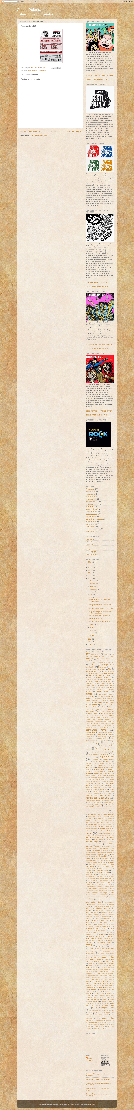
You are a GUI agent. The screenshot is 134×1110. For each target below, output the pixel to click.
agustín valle (100, 683)
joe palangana (99, 818)
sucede (102, 995)
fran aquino (91, 783)
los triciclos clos (104, 874)
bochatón (103, 707)
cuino (94, 736)
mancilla (99, 886)
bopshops (71, 1105)
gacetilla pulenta (91, 509)
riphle (95, 967)
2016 (90, 567)
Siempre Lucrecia (109, 671)
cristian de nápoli (101, 734)
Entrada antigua (74, 131)
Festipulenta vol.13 (95, 618)
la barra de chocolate (91, 828)
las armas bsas (97, 844)
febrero (92, 633)
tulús (106, 1014)
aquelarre (111, 694)
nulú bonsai (90, 928)
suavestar (95, 995)
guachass (96, 793)
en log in (110, 763)
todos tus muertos (108, 1010)
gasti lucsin (108, 787)
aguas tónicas (90, 683)
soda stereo (89, 987)
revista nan (110, 961)
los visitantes (91, 878)
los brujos (105, 858)
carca (88, 715)
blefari (95, 707)
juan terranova (100, 822)
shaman (88, 981)
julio (91, 594)
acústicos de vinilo (91, 679)
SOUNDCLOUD (91, 547)
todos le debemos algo (94, 1010)
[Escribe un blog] (54, 68)
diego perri (92, 740)
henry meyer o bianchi (94, 802)
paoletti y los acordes (97, 936)
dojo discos (97, 742)
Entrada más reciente (30, 131)
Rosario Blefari (91, 671)
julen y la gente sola (94, 824)
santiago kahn (91, 975)
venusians (108, 1020)
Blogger (91, 1105)
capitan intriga (92, 713)
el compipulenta (91, 499)
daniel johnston (94, 738)
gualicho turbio (106, 793)
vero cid (111, 1022)
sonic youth (108, 987)
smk (103, 985)
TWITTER (89, 542)
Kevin (94, 660)
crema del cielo (108, 732)
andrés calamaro (103, 691)
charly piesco (89, 721)
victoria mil (96, 1024)
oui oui (100, 932)
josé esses (88, 820)
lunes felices (100, 882)
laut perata (101, 852)
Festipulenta (42, 70)
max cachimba (97, 898)
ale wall (109, 683)
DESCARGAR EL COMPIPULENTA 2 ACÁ (99, 345)
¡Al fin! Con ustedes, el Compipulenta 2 (99, 1079)
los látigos (92, 864)
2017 (90, 565)
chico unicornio (108, 721)
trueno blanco (98, 1014)
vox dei (103, 1026)
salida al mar (104, 971)
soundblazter (103, 989)
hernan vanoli (107, 802)
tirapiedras (95, 1008)
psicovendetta (106, 951)
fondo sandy (110, 781)
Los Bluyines (93, 665)
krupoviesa (109, 826)
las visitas (105, 850)
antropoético (102, 694)
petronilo (98, 944)
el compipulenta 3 (92, 504)
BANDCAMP (90, 544)
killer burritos (89, 826)
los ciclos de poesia (92, 514)
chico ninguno (98, 721)
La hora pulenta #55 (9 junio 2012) (100, 616)
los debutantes (91, 516)
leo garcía (108, 852)
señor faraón (108, 979)
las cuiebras (109, 846)
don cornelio (107, 742)
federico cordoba (90, 775)
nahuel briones (91, 920)
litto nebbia (103, 856)
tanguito (96, 1001)
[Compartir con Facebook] (58, 68)
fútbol (88, 787)
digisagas (100, 740)
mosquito (108, 910)
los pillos (100, 868)
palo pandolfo (108, 932)
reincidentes (100, 959)
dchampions (104, 738)
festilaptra (100, 777)
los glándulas (102, 862)
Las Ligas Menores (107, 663)
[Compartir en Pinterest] (60, 68)
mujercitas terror (92, 912)
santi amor (97, 973)
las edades (104, 848)
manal (110, 884)
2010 (90, 642)
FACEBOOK (90, 539)
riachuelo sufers (99, 965)
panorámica (102, 934)
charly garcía (107, 719)
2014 (90, 573)
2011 (90, 639)
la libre (99, 833)
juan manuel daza (90, 822)
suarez (88, 995)
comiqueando (104, 727)
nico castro (104, 922)
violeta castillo (104, 1024)
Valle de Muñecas (108, 673)
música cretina (106, 916)
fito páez (103, 781)
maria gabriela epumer (101, 890)
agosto (92, 592)
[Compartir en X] (56, 68)
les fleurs (106, 854)
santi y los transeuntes (108, 973)
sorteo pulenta (90, 526)
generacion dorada (91, 789)
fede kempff (108, 773)
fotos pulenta (90, 506)
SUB (100, 671)
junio (91, 597)
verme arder (103, 1022)
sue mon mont (110, 995)
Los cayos (102, 667)
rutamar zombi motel (91, 971)
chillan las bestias (92, 723)
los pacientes (103, 864)
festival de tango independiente (97, 779)
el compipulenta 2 (92, 501)
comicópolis (89, 727)
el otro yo (104, 754)
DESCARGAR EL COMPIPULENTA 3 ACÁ (99, 75)
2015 (90, 570)
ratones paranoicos (101, 955)
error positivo (90, 767)
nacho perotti (98, 918)
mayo (92, 624)
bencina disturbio (91, 700)
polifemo (100, 946)
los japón (111, 862)
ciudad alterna (104, 723)
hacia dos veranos (90, 800)
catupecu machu (101, 717)
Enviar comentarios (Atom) (39, 135)
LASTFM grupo (91, 551)
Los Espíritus (106, 665)
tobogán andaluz (107, 1008)
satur (110, 975)
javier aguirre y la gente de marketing (98, 816)
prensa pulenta (91, 524)
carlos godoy (99, 715)
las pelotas (96, 850)
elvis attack (89, 763)
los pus (88, 870)
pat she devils (97, 938)
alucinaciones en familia (102, 687)
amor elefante (100, 689)
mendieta (99, 900)
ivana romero (95, 812)
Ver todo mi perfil (91, 1063)
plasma (112, 944)
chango (100, 719)
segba (104, 977)
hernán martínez (99, 804)
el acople (94, 744)
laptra (87, 844)
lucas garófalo (109, 878)
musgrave (104, 912)
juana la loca (110, 822)
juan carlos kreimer (107, 820)
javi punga (111, 812)
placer (105, 945)
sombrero (99, 987)
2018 (90, 562)
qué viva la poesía (103, 953)
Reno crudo (101, 669)
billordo (102, 705)
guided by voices (91, 795)
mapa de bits (92, 888)
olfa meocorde (101, 928)
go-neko (103, 789)
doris (87, 744)
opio (110, 930)
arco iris (91, 696)
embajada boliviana (99, 763)
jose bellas (109, 818)
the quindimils (103, 1005)
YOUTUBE (89, 549)
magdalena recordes (91, 884)
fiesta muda (96, 781)
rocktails (95, 969)
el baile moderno (105, 744)
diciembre (93, 581)
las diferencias (91, 848)
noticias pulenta (91, 521)
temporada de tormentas (92, 1003)
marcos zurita (89, 890)
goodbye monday (97, 791)
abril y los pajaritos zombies (100, 675)
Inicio (53, 131)
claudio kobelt (96, 725)
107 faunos (92, 654)
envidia (101, 765)
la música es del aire (97, 835)
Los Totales (90, 667)
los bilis (96, 858)
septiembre (94, 589)
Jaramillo (88, 660)
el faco (102, 746)
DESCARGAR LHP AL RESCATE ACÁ (98, 282)
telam (110, 1001)
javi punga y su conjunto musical (101, 814)
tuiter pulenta (90, 531)
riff (106, 965)
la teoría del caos (107, 842)
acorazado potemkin (103, 677)
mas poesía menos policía (99, 896)
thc (108, 1003)
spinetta (100, 991)
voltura (96, 1026)
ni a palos (96, 922)
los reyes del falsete (101, 870)
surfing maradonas (92, 999)
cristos (110, 734)
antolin (89, 694)
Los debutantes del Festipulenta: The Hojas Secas (100, 612)
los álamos (100, 878)
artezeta (100, 696)
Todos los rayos (93, 673)
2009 (90, 644)
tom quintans (91, 1012)
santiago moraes (102, 975)
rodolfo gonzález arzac (106, 969)
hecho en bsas (110, 800)
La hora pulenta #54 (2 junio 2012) (100, 621)
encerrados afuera (91, 765)
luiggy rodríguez (103, 880)
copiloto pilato (90, 732)
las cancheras (99, 846)
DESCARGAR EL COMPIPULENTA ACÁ (99, 411)
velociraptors (99, 1020)
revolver (90, 965)
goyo (106, 791)
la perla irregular (98, 839)
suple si (100, 997)
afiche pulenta (32, 70)
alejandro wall (103, 685)
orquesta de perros (91, 932)
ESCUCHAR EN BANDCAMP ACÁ (97, 79)
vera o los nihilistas (91, 1022)
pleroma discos (91, 946)
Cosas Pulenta (29, 10)
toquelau (89, 1014)
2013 (90, 575)
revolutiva (110, 963)
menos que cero (107, 900)
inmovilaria (88, 810)
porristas (111, 946)
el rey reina (104, 759)
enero (92, 635)
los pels (94, 868)
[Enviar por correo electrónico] (52, 68)
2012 (90, 578)
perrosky (89, 945)
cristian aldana (89, 734)
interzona (106, 810)
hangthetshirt (100, 800)
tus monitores (98, 1016)
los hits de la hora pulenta (94, 519)
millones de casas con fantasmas (102, 906)
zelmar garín (96, 1028)
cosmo (100, 732)
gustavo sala (105, 795)
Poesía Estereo (92, 669)
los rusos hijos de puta (101, 872)
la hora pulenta (91, 511)
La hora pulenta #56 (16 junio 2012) (101, 608)
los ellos (108, 860)
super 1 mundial (92, 997)
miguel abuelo (109, 902)
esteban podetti (99, 769)
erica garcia (109, 765)
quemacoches (90, 953)
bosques (98, 709)
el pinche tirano (94, 759)
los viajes (111, 876)
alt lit (93, 687)
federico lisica (102, 775)
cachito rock (110, 711)
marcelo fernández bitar (105, 888)
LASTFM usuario (91, 554)
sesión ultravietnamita (96, 979)
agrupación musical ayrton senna (98, 681)
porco (105, 946)
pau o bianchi (101, 940)
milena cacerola (102, 904)
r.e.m (112, 953)
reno (107, 959)
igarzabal (100, 808)
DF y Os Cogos (99, 656)
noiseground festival (93, 926)
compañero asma (96, 729)
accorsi (88, 677)
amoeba (90, 689)
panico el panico (90, 934)
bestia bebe (97, 702)
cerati (94, 719)
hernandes (88, 804)
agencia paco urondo (105, 679)
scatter (87, 977)
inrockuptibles (97, 810)
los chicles (100, 860)
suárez (104, 999)
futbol (109, 785)
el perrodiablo (106, 756)
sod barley (109, 985)
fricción (99, 783)
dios (107, 740)
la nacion (107, 835)
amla (112, 687)
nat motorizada (103, 920)
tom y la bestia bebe (104, 1012)
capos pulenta (90, 494)
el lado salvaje (98, 749)
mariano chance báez (96, 892)
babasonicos (98, 698)
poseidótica (91, 949)
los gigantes (94, 862)
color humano (107, 725)
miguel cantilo (92, 904)
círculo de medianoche (103, 736)
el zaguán (107, 761)
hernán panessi (108, 806)
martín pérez (104, 894)
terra (103, 1003)
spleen (107, 991)
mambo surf (102, 884)
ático (104, 1028)
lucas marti (91, 880)
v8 (97, 1018)
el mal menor (109, 750)
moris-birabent (99, 910)
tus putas (108, 1016)
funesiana (95, 785)
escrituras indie (102, 767)
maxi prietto (90, 900)
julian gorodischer (107, 824)
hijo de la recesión (90, 808)
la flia (95, 831)
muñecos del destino (99, 914)
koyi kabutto (99, 826)
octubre (92, 586)
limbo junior (94, 856)
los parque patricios (103, 866)
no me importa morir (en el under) (104, 924)
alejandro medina (91, 685)
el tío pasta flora (97, 761)
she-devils (97, 985)
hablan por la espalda (97, 797)
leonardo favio (89, 854)
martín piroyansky (92, 894)
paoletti (111, 934)
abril (91, 627)
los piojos (109, 868)
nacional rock (107, 918)
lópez (109, 882)
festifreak (93, 777)
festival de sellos (109, 777)
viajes (89, 1024)
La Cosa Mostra (102, 660)
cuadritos (88, 736)
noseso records (106, 926)
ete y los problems (98, 771)
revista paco (91, 963)
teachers (104, 1001)
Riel (109, 669)
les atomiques (98, 854)
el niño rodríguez (93, 754)
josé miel (96, 820)
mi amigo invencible (93, 902)
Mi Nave (111, 667)
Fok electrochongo (103, 659)
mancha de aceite (90, 886)
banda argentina (107, 698)
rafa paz (90, 955)
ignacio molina (108, 808)
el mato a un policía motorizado (101, 752)
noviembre (93, 583)
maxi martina (107, 898)
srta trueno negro (99, 993)
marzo (92, 630)
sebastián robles (96, 977)
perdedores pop (103, 942)
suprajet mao (108, 997)
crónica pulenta (91, 496)
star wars (109, 993)
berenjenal (103, 700)
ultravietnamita (89, 1018)
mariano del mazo (109, 892)
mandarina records (109, 886)
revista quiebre (101, 963)
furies (102, 785)
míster (97, 916)
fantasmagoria (98, 773)
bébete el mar (100, 711)
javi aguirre (103, 812)
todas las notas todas (93, 529)
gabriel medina (97, 787)
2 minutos (106, 654)
